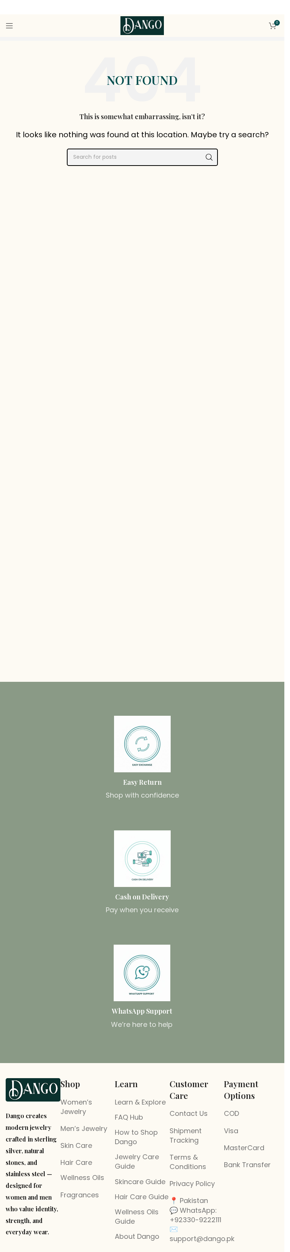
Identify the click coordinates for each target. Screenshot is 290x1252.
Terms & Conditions (188, 1161)
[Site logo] (142, 25)
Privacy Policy (192, 1183)
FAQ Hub (129, 1117)
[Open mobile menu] (9, 25)
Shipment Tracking (186, 1135)
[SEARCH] (209, 157)
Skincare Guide (140, 1181)
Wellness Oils (82, 1177)
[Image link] (33, 1089)
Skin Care (76, 1145)
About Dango (137, 1236)
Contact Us (189, 1113)
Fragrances (79, 1195)
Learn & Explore (140, 1102)
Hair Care (76, 1162)
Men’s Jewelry (83, 1128)
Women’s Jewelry (76, 1106)
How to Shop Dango (136, 1137)
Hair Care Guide (141, 1196)
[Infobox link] (142, 758)
